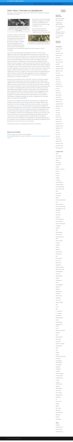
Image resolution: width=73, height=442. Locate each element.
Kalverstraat (58, 262)
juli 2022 (58, 77)
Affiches (57, 160)
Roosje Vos (58, 341)
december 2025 (59, 53)
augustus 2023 (59, 71)
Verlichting (58, 397)
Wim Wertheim (59, 412)
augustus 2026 (59, 49)
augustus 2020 (59, 106)
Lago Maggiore (59, 284)
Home (35, 3)
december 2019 (59, 123)
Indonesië (58, 249)
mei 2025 (58, 57)
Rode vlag (58, 339)
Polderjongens (59, 322)
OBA (57, 309)
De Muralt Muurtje (60, 186)
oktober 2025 (59, 55)
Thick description (59, 373)
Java (57, 256)
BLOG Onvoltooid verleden (45, 3)
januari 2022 (58, 84)
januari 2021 (58, 97)
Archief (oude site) (58, 3)
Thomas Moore (59, 375)
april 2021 (58, 90)
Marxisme (58, 287)
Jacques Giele (59, 251)
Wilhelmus (58, 410)
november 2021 (59, 86)
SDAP (57, 348)
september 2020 (59, 104)
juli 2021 (58, 88)
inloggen (13, 134)
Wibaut (57, 406)
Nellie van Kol (59, 295)
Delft (57, 191)
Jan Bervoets (59, 254)
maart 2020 (58, 117)
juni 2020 (58, 110)
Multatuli (58, 289)
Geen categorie (59, 221)
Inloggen (58, 425)
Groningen (58, 226)
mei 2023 (58, 73)
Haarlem (58, 228)
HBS (57, 230)
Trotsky (57, 380)
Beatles (57, 167)
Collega (57, 178)
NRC (57, 304)
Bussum (57, 175)
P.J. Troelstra (59, 313)
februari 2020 (59, 119)
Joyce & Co (58, 260)
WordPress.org (59, 431)
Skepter (57, 352)
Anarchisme (58, 164)
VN (56, 399)
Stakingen (58, 367)
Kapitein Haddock (60, 267)
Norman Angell (59, 302)
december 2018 (59, 143)
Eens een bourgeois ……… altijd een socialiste (60, 28)
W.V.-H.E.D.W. (59, 401)
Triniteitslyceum (59, 378)
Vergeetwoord (59, 395)
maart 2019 (58, 139)
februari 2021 (59, 95)
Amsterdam (20, 13)
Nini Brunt (58, 300)
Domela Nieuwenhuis (61, 200)
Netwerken (58, 298)
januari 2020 (58, 121)
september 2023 (59, 68)
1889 (57, 153)
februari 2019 (59, 141)
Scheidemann (59, 346)
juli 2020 (58, 108)
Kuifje (57, 282)
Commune (58, 180)
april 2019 (58, 137)
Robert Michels (59, 337)
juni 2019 (58, 132)
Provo (57, 328)
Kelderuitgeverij (59, 271)
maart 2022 (58, 82)
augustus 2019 (59, 128)
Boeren (57, 171)
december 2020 (59, 99)
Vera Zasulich (59, 392)
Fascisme (58, 212)
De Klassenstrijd (59, 184)
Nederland (40, 13)
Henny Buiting (59, 232)
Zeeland (57, 417)
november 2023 (59, 66)
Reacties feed (59, 429)
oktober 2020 (59, 101)
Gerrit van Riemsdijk (60, 223)
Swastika (58, 371)
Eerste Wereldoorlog (60, 206)
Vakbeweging (59, 388)
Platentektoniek (59, 317)
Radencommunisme (60, 330)
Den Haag (58, 195)
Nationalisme (59, 291)
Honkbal (57, 245)
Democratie (58, 193)
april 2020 (58, 115)
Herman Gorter (33, 13)
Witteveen (58, 414)
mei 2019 (58, 134)
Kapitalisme (58, 265)
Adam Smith (58, 158)
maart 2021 (58, 93)
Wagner (57, 403)
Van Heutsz (58, 390)
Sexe (57, 350)
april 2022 (58, 79)
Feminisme (58, 214)
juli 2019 (58, 130)
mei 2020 (58, 112)
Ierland (57, 247)
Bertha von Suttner (60, 169)
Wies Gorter (58, 408)
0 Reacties (17, 14)
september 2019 (59, 126)
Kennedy (58, 273)
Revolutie (58, 332)
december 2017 (59, 148)
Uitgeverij (58, 386)
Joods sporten (59, 258)
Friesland (58, 217)
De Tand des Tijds (60, 189)
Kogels (57, 278)
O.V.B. (57, 306)
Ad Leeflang (58, 156)
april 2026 (58, 51)
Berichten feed (59, 427)
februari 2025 (59, 60)
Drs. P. (57, 202)
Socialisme (58, 358)
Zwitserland (58, 419)
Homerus (58, 243)
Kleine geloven (59, 276)
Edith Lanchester (59, 204)
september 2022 (59, 75)
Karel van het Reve (60, 269)
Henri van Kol (26, 13)
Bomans (58, 173)
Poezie (57, 320)
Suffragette (58, 369)
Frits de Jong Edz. (60, 219)
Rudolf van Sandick (60, 343)
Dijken (57, 197)
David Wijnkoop (59, 182)
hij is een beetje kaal (19, 105)
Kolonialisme (59, 280)
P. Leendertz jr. (59, 311)
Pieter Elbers (58, 315)
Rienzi (57, 335)
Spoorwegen (59, 364)
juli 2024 (58, 64)
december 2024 (59, 62)
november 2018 (59, 145)
